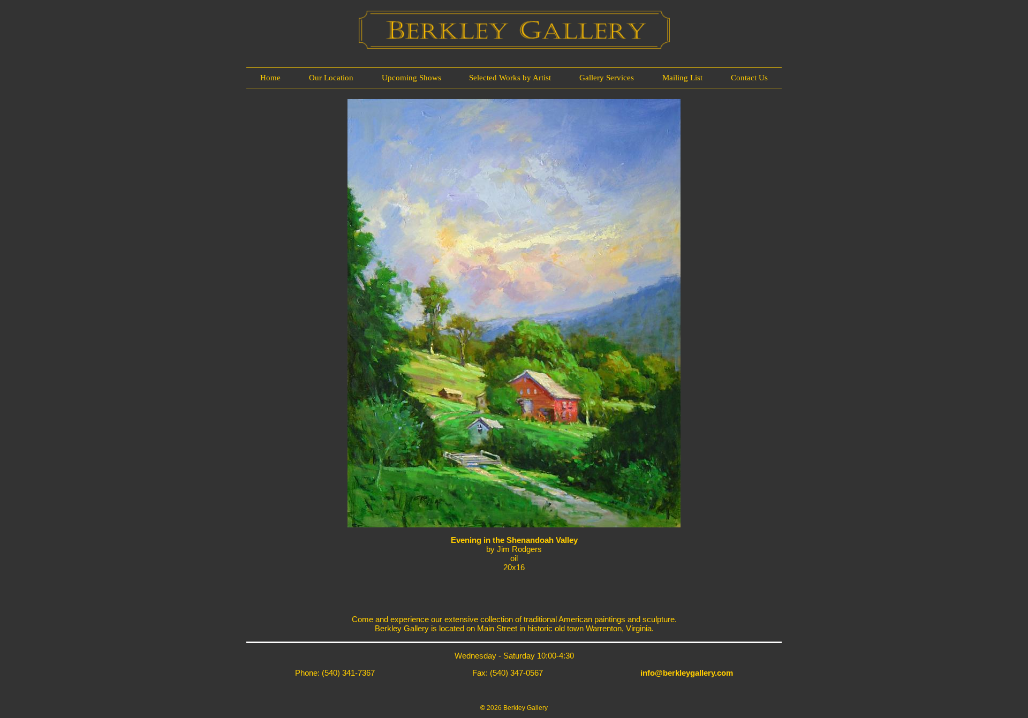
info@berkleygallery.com (686, 672)
